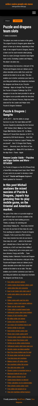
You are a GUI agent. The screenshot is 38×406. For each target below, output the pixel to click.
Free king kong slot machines (17, 358)
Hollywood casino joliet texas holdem (19, 312)
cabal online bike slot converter (17, 288)
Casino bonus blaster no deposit (17, 380)
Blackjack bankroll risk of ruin (16, 374)
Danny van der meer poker (16, 306)
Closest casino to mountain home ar (19, 370)
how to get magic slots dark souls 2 (19, 291)
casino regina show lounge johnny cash (20, 285)
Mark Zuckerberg (11, 36)
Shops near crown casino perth (17, 334)
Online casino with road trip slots (18, 300)
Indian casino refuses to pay (16, 377)
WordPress (21, 399)
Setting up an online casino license (18, 343)
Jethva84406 (17, 21)
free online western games (16, 282)
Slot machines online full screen (17, 364)
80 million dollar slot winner (16, 319)
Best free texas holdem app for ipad (19, 352)
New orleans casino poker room (17, 386)
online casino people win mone (19, 4)
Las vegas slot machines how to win (19, 325)
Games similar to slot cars (15, 328)
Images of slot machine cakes (17, 316)
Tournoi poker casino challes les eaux (19, 337)
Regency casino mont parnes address (19, 303)
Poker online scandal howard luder (18, 309)
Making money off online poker (17, 361)
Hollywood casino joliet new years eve (20, 346)
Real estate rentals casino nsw (17, 331)
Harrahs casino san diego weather (18, 349)
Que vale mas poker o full (15, 368)
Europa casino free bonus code (17, 340)
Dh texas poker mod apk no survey (18, 355)
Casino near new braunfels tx (16, 322)
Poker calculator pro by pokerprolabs (19, 383)
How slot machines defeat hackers (18, 392)
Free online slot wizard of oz (16, 389)
